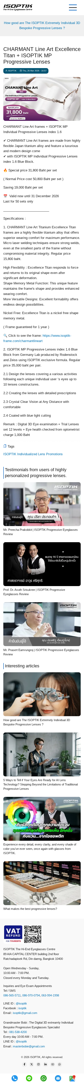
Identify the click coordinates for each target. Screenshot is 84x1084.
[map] (72, 1078)
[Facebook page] (24, 1064)
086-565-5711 (12, 995)
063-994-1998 (50, 995)
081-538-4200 (17, 1032)
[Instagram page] (38, 1064)
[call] (15, 1078)
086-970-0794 (31, 995)
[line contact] (29, 1078)
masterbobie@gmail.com (29, 1046)
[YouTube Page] (52, 1064)
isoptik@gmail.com (25, 1013)
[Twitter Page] (31, 1064)
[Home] (18, 7)
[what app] (43, 1078)
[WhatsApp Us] (60, 1064)
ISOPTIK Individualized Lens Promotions (33, 454)
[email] (58, 1078)
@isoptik (21, 1003)
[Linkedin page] (45, 1064)
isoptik (22, 1008)
